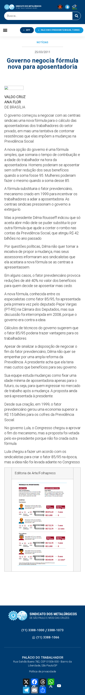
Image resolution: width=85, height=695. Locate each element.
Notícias (42, 42)
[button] (5, 30)
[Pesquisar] (76, 16)
